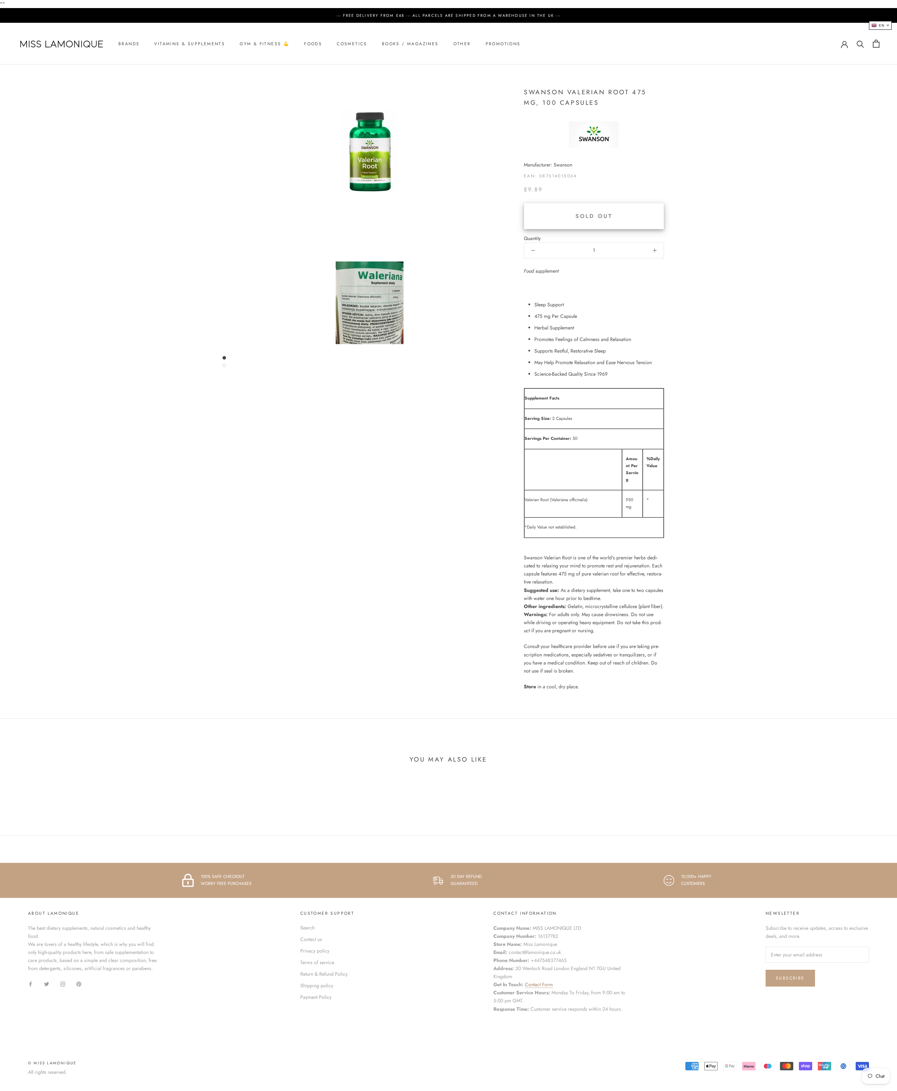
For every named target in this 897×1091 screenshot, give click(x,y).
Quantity (532, 238)
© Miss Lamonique (52, 1063)
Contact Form (539, 984)
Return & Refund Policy (324, 973)
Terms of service (317, 962)
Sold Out (594, 216)
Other (462, 44)
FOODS (313, 44)
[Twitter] (46, 984)
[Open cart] (876, 44)
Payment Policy (315, 997)
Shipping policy (316, 985)
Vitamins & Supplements (189, 44)
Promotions (503, 44)
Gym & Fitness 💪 (264, 44)
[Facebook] (30, 984)
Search (307, 927)
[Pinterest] (78, 984)
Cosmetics (352, 44)
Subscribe (790, 978)
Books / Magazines (410, 44)
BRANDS (128, 44)
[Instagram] (62, 984)
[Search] (860, 43)
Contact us (311, 939)
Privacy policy (314, 950)
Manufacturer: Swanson (548, 164)
